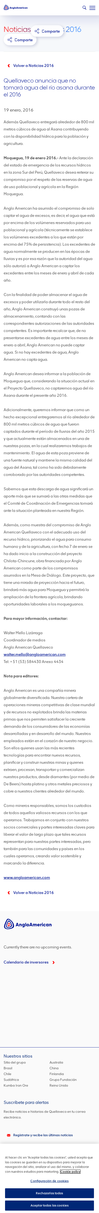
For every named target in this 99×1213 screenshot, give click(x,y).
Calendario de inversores (26, 962)
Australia (56, 1062)
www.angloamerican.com (27, 877)
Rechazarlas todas (49, 1193)
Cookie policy (70, 1171)
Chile (7, 1074)
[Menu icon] (92, 7)
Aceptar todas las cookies (49, 1205)
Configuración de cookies (49, 1181)
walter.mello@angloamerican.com (35, 654)
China (54, 1068)
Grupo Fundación (63, 1080)
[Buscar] (83, 9)
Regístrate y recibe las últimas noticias (43, 1135)
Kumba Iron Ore (16, 1085)
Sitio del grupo (15, 1062)
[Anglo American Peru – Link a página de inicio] (16, 7)
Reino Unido (59, 1085)
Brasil (8, 1068)
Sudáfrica (11, 1080)
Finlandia (57, 1074)
